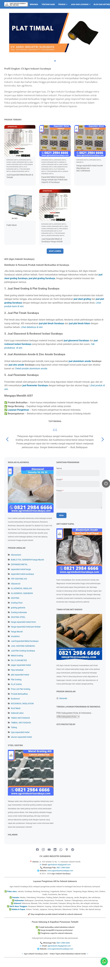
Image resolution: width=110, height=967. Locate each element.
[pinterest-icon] (72, 849)
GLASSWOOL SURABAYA (22, 593)
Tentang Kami (48, 4)
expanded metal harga (21, 569)
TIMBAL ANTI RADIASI (21, 722)
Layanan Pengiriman (18, 409)
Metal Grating (17, 655)
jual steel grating (82, 299)
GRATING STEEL (18, 617)
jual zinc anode (16, 364)
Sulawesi (17, 903)
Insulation (15, 636)
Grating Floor (17, 603)
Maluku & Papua (18, 909)
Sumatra (15, 897)
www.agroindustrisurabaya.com (60, 871)
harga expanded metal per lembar (26, 627)
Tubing (14, 727)
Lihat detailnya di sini (32, 327)
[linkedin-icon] (55, 849)
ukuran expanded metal (21, 737)
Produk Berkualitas (19, 694)
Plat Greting (16, 679)
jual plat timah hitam (79, 323)
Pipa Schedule (17, 670)
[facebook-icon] (37, 849)
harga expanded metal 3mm (23, 622)
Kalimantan (19, 900)
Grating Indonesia (19, 612)
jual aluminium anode (80, 361)
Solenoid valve (17, 713)
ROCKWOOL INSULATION (22, 703)
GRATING (15, 598)
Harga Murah (17, 631)
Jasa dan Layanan (79, 4)
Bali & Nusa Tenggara (18, 906)
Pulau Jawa (12, 891)
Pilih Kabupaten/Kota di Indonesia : (74, 713)
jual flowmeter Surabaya (35, 385)
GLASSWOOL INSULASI (21, 588)
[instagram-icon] (43, 849)
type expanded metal (20, 732)
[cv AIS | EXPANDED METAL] (16, 4)
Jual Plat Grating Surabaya (23, 651)
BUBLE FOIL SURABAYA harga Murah (27, 560)
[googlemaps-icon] (67, 849)
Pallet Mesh (11, 225)
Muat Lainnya (55, 251)
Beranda (34, 4)
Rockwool (15, 699)
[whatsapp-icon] (61, 849)
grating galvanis (18, 607)
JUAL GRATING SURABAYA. (23, 646)
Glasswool (15, 583)
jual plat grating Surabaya (42, 278)
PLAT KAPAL (16, 684)
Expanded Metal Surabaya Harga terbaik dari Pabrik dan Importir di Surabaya (54, 179)
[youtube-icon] (49, 849)
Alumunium (16, 555)
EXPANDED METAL (19, 564)
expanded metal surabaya (22, 574)
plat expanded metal (20, 675)
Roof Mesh (15, 708)
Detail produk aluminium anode (31, 368)
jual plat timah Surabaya (51, 323)
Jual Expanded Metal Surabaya (25, 641)
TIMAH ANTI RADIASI (20, 718)
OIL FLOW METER (19, 660)
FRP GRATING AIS (19, 579)
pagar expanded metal (21, 665)
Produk (61, 4)
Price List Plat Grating (20, 689)
